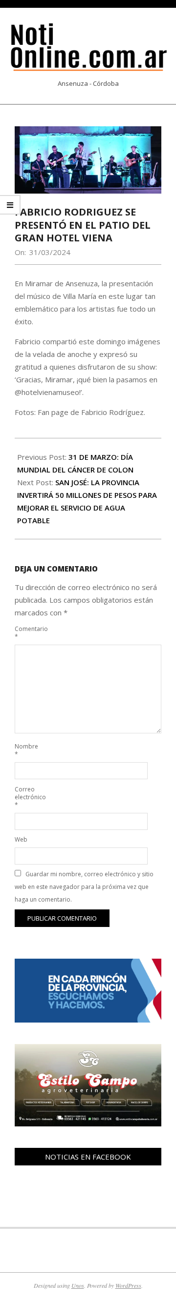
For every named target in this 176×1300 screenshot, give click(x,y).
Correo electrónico (26, 797)
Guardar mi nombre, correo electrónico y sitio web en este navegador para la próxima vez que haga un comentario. (84, 887)
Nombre (26, 750)
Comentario (26, 633)
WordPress (128, 1285)
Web (21, 839)
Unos (77, 1285)
